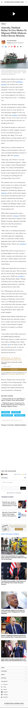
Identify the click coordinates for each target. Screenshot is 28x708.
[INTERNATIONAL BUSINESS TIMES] (14, 2)
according (14, 115)
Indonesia (4, 193)
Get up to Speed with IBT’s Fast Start (17, 525)
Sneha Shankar (12, 40)
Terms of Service (12, 374)
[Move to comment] (20, 46)
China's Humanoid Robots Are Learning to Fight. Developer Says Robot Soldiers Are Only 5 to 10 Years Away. (14, 557)
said (8, 344)
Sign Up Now (19, 529)
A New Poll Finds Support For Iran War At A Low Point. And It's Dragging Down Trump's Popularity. (13, 612)
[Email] (17, 46)
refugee (16, 216)
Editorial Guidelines (20, 425)
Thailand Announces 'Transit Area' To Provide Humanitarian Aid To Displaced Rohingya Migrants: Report (13, 405)
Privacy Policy (21, 374)
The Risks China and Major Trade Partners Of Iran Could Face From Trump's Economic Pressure (13, 583)
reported (16, 155)
